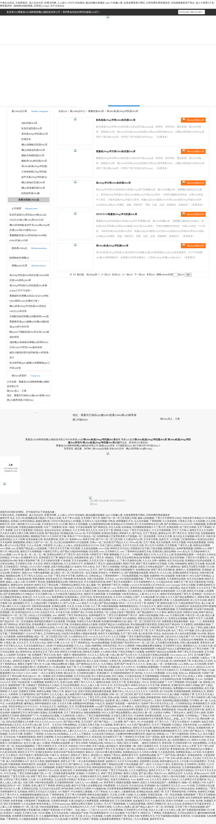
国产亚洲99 (42, 694)
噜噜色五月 (44, 569)
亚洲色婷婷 (172, 527)
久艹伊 (165, 758)
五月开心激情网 (16, 588)
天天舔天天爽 (89, 591)
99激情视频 (14, 764)
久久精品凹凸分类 (133, 539)
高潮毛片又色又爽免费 (88, 621)
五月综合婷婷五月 (187, 813)
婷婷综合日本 (175, 773)
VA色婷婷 (138, 715)
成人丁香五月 (97, 557)
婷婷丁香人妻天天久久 (38, 728)
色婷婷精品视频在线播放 (175, 700)
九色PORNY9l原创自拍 (80, 749)
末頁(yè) (150, 274)
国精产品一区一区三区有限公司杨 (119, 518)
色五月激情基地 (197, 582)
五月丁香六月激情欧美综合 (54, 618)
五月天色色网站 (80, 560)
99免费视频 (188, 679)
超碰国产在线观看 (115, 703)
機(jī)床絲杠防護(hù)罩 (33, 182)
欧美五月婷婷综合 (120, 779)
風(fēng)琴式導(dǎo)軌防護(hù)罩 (113, 183)
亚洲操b (80, 773)
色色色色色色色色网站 (18, 536)
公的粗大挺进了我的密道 (122, 612)
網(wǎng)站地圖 (100, 448)
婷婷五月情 (88, 539)
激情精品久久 (190, 645)
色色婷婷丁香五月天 (104, 749)
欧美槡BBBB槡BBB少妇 (114, 621)
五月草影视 (171, 545)
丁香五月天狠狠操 (205, 794)
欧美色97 (8, 813)
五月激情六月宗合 (22, 749)
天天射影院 (187, 624)
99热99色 (22, 649)
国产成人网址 (146, 773)
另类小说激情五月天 (147, 746)
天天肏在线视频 (89, 548)
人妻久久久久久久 (76, 731)
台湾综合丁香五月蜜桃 (15, 779)
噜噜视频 (114, 554)
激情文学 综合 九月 (10, 518)
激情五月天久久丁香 (159, 770)
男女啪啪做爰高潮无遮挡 (143, 624)
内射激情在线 (81, 557)
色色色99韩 (103, 591)
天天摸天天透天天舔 (88, 725)
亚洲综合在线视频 (177, 618)
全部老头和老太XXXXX (86, 545)
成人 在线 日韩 (25, 782)
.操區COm (26, 573)
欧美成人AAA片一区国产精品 (94, 779)
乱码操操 (126, 527)
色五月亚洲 (82, 554)
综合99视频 (101, 521)
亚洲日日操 (177, 764)
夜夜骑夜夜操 (169, 709)
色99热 (199, 801)
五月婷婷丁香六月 (90, 518)
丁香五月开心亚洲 (96, 697)
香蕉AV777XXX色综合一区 (81, 536)
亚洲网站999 (75, 740)
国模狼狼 (155, 706)
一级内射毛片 (133, 703)
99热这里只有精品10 (193, 518)
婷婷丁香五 (9, 718)
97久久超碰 (81, 709)
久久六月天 (155, 779)
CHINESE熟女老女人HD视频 (66, 521)
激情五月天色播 (196, 563)
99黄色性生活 (76, 582)
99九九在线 (114, 527)
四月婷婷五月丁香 (112, 737)
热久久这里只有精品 (97, 661)
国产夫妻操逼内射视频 (193, 810)
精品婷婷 (108, 670)
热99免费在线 (51, 539)
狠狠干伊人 (118, 691)
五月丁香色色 (150, 533)
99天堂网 (75, 548)
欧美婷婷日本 (197, 737)
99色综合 (38, 530)
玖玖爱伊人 (128, 706)
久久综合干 (158, 764)
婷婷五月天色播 (195, 591)
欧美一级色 (68, 527)
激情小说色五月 (165, 606)
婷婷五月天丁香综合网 (46, 585)
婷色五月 (154, 573)
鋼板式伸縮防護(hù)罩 (32, 155)
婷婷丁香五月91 (39, 776)
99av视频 (144, 576)
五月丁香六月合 (179, 676)
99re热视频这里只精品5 (33, 518)
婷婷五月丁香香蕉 (68, 609)
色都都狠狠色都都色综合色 (34, 794)
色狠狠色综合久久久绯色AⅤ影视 (140, 752)
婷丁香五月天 (179, 533)
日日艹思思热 (152, 737)
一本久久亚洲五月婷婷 (50, 673)
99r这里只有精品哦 (203, 609)
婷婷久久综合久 (171, 779)
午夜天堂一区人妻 (194, 615)
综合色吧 (93, 551)
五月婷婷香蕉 (11, 630)
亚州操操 (169, 807)
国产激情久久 (76, 764)
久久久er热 (165, 573)
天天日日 (38, 563)
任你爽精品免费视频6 (147, 667)
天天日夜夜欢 (96, 709)
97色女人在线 (54, 518)
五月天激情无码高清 (94, 582)
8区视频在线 (66, 533)
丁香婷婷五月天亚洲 (133, 737)
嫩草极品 (29, 703)
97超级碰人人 (112, 560)
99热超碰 (164, 676)
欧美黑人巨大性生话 (154, 585)
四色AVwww (160, 773)
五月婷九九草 (29, 813)
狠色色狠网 (60, 588)
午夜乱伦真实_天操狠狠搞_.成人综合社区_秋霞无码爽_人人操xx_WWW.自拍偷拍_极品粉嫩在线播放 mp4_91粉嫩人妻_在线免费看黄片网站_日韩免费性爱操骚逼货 (85, 515)
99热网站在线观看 (60, 743)
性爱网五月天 (147, 816)
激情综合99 (16, 585)
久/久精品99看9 (39, 603)
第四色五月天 (39, 658)
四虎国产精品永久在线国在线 (114, 624)
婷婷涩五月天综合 (119, 548)
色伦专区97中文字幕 (58, 624)
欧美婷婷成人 (72, 597)
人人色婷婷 (9, 655)
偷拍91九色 (71, 691)
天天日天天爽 (148, 609)
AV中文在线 (10, 773)
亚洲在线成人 (134, 682)
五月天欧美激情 (123, 801)
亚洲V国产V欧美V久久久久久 (129, 664)
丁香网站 (156, 813)
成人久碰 (206, 603)
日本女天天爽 (165, 536)
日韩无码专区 (110, 645)
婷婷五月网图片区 (156, 804)
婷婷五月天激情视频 (108, 633)
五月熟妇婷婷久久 (200, 551)
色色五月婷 (207, 721)
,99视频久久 (10, 579)
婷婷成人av (162, 734)
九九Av (198, 679)
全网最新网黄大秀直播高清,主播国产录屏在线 (36, 810)
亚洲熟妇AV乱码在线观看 (198, 560)
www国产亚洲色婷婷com (108, 706)
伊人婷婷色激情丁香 (180, 661)
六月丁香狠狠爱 (176, 682)
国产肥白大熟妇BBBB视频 (74, 551)
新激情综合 (126, 728)
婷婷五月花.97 (110, 776)
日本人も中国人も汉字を (125, 600)
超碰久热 (151, 734)
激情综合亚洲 (174, 612)
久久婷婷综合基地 (44, 627)
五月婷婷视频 (113, 594)
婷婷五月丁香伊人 (80, 755)
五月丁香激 (149, 542)
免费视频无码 (107, 801)
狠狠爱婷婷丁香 (16, 685)
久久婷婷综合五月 (78, 636)
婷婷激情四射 (153, 697)
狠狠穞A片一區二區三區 (25, 807)
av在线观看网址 (118, 591)
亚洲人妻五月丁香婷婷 (43, 785)
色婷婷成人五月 (65, 706)
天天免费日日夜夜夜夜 (167, 642)
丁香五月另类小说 (20, 776)
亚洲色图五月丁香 (48, 557)
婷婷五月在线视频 (52, 700)
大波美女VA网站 (161, 712)
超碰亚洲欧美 (42, 521)
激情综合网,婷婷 (161, 728)
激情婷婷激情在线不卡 (68, 797)
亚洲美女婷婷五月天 (90, 776)
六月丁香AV (93, 630)
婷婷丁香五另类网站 (111, 773)
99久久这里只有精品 (149, 776)
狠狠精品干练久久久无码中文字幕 (48, 536)
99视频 (125, 585)
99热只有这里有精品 (114, 627)
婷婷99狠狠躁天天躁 (45, 703)
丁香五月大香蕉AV (180, 721)
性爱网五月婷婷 (27, 691)
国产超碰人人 (108, 630)
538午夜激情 (177, 715)
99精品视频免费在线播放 (149, 645)
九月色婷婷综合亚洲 (89, 609)
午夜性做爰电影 (41, 573)
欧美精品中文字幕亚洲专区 (197, 804)
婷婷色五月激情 (91, 652)
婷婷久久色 (99, 688)
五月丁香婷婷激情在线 (146, 679)
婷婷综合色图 (63, 785)
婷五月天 (200, 536)
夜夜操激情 (38, 579)
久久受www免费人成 (123, 807)
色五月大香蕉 (37, 761)
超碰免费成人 (13, 679)
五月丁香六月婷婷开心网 (197, 697)
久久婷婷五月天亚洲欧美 (193, 779)
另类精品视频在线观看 (31, 527)
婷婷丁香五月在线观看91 (119, 582)
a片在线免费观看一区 (57, 661)
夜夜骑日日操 (41, 755)
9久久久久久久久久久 (136, 691)
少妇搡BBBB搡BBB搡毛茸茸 (130, 734)
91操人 (63, 740)
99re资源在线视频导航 (131, 579)
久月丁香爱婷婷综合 (93, 700)
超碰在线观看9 (114, 563)
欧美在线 (97, 737)
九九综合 (188, 773)
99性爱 (29, 609)
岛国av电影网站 (93, 645)
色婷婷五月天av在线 (48, 770)
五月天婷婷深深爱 (50, 560)
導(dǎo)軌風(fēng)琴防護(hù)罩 (37, 166)
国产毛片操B (167, 627)
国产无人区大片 (128, 655)
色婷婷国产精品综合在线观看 (160, 652)
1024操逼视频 (198, 816)
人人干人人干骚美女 (80, 734)
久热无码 (153, 691)
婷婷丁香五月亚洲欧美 (163, 569)
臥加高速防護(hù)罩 (31, 128)
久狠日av (204, 658)
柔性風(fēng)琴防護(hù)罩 (34, 134)
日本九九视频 (188, 585)
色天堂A (133, 776)
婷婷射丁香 (153, 603)
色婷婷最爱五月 (97, 615)
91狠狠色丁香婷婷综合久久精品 (42, 685)
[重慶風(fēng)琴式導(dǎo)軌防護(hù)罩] (75, 151)
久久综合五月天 (147, 606)
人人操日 (92, 731)
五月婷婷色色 (135, 591)
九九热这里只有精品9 (103, 734)
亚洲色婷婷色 (195, 755)
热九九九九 (92, 530)
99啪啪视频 (199, 524)
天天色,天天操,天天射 (78, 606)
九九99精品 (107, 664)
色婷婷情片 (32, 588)
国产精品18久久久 (76, 697)
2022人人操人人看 (89, 685)
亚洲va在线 (113, 697)
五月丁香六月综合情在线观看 (35, 697)
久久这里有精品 (45, 779)
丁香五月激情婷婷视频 (98, 715)
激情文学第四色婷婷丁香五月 (175, 594)
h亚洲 (49, 645)
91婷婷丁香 (207, 673)
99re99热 (201, 633)
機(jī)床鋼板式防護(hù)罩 (34, 144)
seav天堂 (48, 576)
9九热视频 (97, 816)
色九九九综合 (174, 804)
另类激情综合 (169, 813)
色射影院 (56, 527)
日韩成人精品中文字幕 (46, 609)
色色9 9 (76, 639)
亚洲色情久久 (44, 667)
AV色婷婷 (165, 667)
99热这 (111, 521)
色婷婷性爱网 (55, 658)
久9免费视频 (37, 682)
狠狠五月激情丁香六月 (29, 664)
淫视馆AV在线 (190, 612)
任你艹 (47, 527)
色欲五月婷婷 (188, 588)
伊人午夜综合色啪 (100, 676)
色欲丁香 (71, 667)
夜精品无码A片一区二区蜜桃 (15, 785)
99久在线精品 (129, 618)
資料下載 (95, 41)
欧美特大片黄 (105, 731)
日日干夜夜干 (26, 755)
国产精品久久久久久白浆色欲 (59, 670)
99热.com (164, 615)
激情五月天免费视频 (30, 551)
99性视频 (71, 621)
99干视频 (189, 630)
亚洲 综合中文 (66, 816)
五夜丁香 (102, 740)
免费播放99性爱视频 (83, 703)
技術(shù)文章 (108, 406)
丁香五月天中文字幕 (58, 548)
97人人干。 (126, 554)
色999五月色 (84, 767)
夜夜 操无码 (167, 737)
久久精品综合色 (164, 582)
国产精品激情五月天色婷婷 (22, 770)
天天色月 (119, 670)
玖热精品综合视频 (49, 715)
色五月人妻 (29, 743)
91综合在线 (47, 731)
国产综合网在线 (114, 797)
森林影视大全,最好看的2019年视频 (62, 679)
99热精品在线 (96, 743)
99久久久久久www (44, 721)
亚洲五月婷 (133, 816)
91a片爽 (63, 524)
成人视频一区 (93, 585)
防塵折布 (26, 139)
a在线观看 (65, 600)
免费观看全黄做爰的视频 (175, 621)
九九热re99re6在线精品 (56, 734)
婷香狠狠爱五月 (201, 703)
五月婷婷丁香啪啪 (88, 819)
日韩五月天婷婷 (82, 788)
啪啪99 (135, 782)
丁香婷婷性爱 (16, 569)
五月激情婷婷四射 (64, 782)
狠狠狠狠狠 (19, 542)
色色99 (78, 566)
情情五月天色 (18, 728)
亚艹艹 (160, 755)
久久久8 (146, 560)
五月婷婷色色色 (52, 633)
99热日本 (209, 737)
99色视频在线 (46, 639)
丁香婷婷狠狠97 (16, 633)
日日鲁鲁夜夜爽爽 (84, 706)
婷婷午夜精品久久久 (172, 697)
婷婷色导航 (203, 597)
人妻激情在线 (128, 791)
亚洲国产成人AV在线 (82, 612)
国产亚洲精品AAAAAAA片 (178, 524)
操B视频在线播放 (9, 591)
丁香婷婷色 (12, 819)
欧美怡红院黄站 (110, 533)
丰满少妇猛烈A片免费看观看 (84, 801)
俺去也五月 (69, 673)
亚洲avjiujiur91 (201, 773)
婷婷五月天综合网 (142, 728)
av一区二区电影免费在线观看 (59, 773)
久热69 (157, 700)
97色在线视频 (131, 764)
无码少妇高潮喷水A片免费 (20, 721)
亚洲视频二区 (7, 612)
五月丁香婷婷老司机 (175, 791)
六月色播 (174, 539)
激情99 (129, 627)
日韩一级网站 (159, 560)
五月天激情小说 (43, 594)
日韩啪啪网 (48, 767)
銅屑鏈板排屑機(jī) (19, 258)
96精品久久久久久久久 (183, 667)
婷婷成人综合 (121, 530)
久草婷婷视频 (80, 770)
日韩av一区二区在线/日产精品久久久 (109, 542)
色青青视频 (16, 801)
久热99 (50, 764)
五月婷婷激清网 (184, 609)
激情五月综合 (46, 588)
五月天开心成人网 (31, 725)
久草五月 (62, 746)
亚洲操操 (206, 569)
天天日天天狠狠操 (82, 688)
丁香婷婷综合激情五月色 (138, 551)
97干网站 (26, 740)
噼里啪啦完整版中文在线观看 (49, 621)
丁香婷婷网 (155, 521)
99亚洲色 (81, 718)
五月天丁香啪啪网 (161, 725)
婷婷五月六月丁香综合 (183, 728)
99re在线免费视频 (100, 642)
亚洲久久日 (9, 700)
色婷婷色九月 (198, 691)
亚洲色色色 (175, 767)
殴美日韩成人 (44, 804)
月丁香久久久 (182, 627)
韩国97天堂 (129, 563)
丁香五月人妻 (185, 545)
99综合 (157, 633)
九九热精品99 (182, 606)
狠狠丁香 (159, 791)
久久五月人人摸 (165, 554)
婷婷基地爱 (147, 788)
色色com (183, 673)
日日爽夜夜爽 (55, 712)
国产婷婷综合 (100, 527)
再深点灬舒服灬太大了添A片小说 (181, 718)
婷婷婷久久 (125, 533)
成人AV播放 (122, 700)
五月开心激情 (34, 758)
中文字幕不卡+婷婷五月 (137, 813)
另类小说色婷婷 (95, 579)
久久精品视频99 (26, 600)
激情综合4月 (164, 533)
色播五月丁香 (181, 582)
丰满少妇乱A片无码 (202, 661)
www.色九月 (183, 551)
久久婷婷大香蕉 (108, 652)
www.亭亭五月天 (120, 588)
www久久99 (136, 585)
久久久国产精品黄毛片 (139, 725)
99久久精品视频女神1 (47, 600)
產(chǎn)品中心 (77, 111)
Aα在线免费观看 (14, 703)
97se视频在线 (99, 788)
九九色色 (15, 740)
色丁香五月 (129, 658)
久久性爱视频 (116, 810)
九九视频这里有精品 (10, 597)
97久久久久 (180, 658)
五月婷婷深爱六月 (182, 743)
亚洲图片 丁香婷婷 (33, 734)
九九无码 (134, 609)
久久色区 (13, 691)
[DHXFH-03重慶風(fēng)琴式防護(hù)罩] (75, 214)
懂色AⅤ (90, 752)
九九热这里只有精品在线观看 (153, 655)
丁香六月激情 (114, 618)
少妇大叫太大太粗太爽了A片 (180, 636)
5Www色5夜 (135, 542)
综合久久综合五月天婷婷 (171, 797)
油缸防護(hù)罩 (29, 123)
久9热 (171, 563)
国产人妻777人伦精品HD (90, 728)
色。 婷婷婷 (145, 600)
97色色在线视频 (196, 807)
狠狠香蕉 (116, 758)
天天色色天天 (126, 679)
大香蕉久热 (115, 661)
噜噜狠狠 (198, 639)
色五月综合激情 (195, 579)
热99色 (138, 673)
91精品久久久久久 (145, 767)
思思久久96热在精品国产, (151, 566)
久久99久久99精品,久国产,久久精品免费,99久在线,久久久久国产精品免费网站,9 (154, 597)
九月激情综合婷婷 (176, 579)
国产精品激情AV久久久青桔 (151, 612)
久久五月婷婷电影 (161, 530)
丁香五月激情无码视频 (138, 636)
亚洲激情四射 (193, 569)
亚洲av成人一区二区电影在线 (161, 664)
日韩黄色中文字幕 (139, 548)
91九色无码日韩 (8, 752)
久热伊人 (80, 715)
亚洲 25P (63, 539)
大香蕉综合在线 (29, 788)
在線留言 (170, 41)
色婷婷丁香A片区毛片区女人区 (157, 703)
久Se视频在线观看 (28, 819)
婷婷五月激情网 (45, 737)
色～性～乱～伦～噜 (35, 554)
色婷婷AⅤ (111, 761)
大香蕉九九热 (185, 521)
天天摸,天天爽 (117, 794)
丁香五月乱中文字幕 (64, 576)
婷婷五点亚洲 (37, 533)
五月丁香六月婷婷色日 (22, 709)
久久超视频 (106, 725)
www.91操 (104, 548)
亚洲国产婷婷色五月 (66, 767)
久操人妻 (114, 655)
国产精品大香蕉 (71, 721)
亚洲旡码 (185, 816)
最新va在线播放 (146, 518)
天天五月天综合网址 (128, 761)
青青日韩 (166, 743)
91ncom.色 (79, 533)
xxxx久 (58, 721)
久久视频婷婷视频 (48, 816)
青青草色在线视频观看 (142, 588)
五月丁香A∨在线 (71, 518)
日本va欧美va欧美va (180, 758)
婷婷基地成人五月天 (10, 725)
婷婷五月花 (37, 670)
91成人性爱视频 (92, 764)
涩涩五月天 (66, 688)
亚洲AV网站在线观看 (140, 639)
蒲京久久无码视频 (78, 524)
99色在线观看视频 (196, 542)
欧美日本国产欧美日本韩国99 (69, 752)
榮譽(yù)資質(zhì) (120, 41)
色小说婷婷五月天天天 (168, 785)
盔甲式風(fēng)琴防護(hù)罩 (35, 177)
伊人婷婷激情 (24, 718)
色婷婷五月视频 (206, 791)
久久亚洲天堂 (162, 749)
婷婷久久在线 (199, 740)
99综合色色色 (187, 788)
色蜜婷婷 (154, 576)
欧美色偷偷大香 (34, 539)
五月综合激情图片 (78, 627)
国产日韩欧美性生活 (103, 639)
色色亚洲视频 (101, 694)
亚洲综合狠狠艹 (158, 682)
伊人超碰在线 (59, 697)
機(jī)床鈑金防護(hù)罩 (33, 150)
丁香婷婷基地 (57, 794)
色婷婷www (75, 539)
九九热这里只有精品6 (182, 770)
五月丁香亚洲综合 (73, 712)
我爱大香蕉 (31, 569)
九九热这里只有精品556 (166, 788)
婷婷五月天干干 (26, 752)
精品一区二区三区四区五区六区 (144, 621)
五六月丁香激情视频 (114, 804)
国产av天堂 (69, 603)
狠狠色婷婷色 (79, 655)
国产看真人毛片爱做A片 (164, 639)
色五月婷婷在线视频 (62, 676)
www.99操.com (49, 758)
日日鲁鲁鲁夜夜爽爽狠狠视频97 (123, 788)
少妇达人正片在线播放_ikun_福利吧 (46, 615)
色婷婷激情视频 (184, 548)
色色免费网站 (24, 658)
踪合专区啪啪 (177, 557)
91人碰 (46, 664)
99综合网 (181, 709)
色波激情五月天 (141, 801)
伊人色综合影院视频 (185, 633)
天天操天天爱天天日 (121, 715)
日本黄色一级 (24, 655)
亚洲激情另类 (203, 728)
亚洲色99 (15, 573)
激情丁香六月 (142, 627)
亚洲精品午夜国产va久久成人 (63, 776)
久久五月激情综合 (138, 770)
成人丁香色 (196, 627)
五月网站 (194, 700)
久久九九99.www (42, 597)
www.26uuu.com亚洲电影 (134, 688)
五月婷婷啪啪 (32, 618)
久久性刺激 (199, 521)
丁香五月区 (93, 718)
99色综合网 (12, 527)
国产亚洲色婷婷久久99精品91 (19, 594)
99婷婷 (123, 697)
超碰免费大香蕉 (160, 600)
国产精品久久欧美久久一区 (139, 670)
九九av (166, 715)
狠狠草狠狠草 (52, 761)
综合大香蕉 (97, 670)
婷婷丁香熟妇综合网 (112, 764)
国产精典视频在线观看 (136, 573)
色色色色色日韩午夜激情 (203, 606)
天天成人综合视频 (66, 718)
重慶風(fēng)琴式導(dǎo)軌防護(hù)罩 (116, 151)
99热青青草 (12, 639)
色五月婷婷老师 (194, 797)
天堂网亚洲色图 (59, 801)
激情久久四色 (130, 773)
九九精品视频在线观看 (13, 609)
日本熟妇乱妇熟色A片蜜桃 (83, 624)
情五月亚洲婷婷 (12, 804)
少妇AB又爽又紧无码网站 (108, 752)
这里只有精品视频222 (62, 566)
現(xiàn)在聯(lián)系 (195, 120)
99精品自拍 (70, 728)
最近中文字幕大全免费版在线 (86, 785)
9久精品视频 (58, 667)
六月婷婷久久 (93, 773)
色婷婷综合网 (129, 661)
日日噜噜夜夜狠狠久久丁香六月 (148, 527)
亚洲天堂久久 (160, 618)
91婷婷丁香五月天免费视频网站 (140, 797)
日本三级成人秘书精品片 (105, 746)
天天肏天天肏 (63, 612)
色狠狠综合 (201, 788)
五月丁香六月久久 (9, 794)
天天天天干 (22, 642)
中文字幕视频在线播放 (167, 816)
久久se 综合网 (34, 545)
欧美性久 (103, 573)
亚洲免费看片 (39, 624)
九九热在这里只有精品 (44, 718)
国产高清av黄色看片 (175, 755)
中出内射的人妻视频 (81, 791)
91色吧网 (73, 819)
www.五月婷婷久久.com (111, 551)
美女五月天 (61, 764)
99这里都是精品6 (160, 557)
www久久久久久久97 (99, 636)
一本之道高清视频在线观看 (90, 761)
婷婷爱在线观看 (153, 715)
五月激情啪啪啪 (150, 676)
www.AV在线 (188, 785)
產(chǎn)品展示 (69, 41)
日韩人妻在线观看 (189, 642)
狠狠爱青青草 (143, 658)
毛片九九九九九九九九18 (68, 591)
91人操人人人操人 (63, 545)
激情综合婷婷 (103, 682)
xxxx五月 (64, 807)
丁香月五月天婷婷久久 (166, 670)
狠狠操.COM (199, 782)
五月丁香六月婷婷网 (75, 794)
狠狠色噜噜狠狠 (92, 712)
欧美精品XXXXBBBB (122, 524)
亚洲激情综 (19, 758)
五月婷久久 (88, 521)
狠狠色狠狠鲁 (51, 709)
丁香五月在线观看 (91, 679)
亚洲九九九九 (90, 740)
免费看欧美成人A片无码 (188, 752)
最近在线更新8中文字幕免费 (148, 718)
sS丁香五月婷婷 (200, 649)
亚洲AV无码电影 (174, 801)
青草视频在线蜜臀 (28, 639)
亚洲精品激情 (59, 606)
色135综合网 (165, 691)
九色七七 (79, 782)
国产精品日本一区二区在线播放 (16, 621)
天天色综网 (200, 664)
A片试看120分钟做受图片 (193, 761)
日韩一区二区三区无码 (121, 694)
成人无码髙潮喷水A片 (178, 740)
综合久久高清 (74, 588)
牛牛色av (15, 557)
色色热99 (28, 585)
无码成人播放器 (128, 566)
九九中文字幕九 (34, 633)
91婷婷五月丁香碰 (98, 554)
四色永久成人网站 (92, 658)
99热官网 (154, 627)
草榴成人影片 (78, 600)
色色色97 (65, 755)
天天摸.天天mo (83, 816)
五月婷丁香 (120, 767)
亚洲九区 (27, 597)
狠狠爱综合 (169, 548)
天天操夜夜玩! (11, 566)
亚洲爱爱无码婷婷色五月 (25, 816)
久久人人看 (53, 740)
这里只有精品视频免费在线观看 (94, 691)
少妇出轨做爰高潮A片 (24, 667)
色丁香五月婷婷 (188, 527)
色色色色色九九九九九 (40, 649)
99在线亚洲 (23, 682)
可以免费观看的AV (99, 813)
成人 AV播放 (43, 743)
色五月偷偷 (91, 573)
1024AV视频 (44, 813)
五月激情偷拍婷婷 (191, 767)
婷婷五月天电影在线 (71, 652)
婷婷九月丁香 (113, 688)
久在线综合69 (186, 639)
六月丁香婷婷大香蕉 (101, 807)
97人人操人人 (122, 609)
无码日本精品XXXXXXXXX (23, 706)
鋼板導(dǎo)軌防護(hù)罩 (34, 161)
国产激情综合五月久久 (88, 664)
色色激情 (41, 764)
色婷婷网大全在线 (149, 761)
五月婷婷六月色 (23, 563)
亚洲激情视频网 (182, 691)
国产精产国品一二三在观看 (108, 721)
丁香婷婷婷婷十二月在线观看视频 (120, 576)
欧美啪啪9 (86, 639)
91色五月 (99, 703)
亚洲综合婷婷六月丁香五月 (61, 554)
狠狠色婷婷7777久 (29, 715)
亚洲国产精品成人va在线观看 (31, 548)
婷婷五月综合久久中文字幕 (145, 685)
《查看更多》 (162, 137)
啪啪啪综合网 (13, 576)
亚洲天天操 (194, 533)
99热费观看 (109, 785)
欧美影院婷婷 (168, 591)
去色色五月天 (47, 612)
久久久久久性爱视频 (154, 673)
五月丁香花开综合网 (159, 630)
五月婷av (98, 804)
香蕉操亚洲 (194, 673)
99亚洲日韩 (25, 630)
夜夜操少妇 (60, 731)
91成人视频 (84, 618)
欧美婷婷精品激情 (183, 554)
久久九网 (181, 591)
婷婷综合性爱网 (201, 545)
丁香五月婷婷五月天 (46, 746)
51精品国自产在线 (78, 813)
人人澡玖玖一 (129, 758)
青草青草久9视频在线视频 (117, 782)
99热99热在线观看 (43, 782)
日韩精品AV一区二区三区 (13, 615)
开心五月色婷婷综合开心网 (148, 524)
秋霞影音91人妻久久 (56, 749)
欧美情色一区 (101, 612)
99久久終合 (88, 566)
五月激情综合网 (188, 670)
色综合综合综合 (52, 530)
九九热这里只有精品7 (65, 779)
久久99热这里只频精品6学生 (68, 594)
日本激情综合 (15, 743)
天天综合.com (112, 579)
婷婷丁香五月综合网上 (78, 649)
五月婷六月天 (39, 740)
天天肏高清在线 (133, 676)
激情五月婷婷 (181, 737)
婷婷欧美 (165, 685)
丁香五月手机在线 (118, 770)
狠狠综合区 (119, 731)
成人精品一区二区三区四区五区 (67, 573)
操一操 (203, 700)
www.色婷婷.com (139, 779)
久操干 (210, 782)
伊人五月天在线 (198, 600)
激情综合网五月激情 (81, 804)
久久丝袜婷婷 (169, 521)
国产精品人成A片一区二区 (149, 807)
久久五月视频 (118, 636)
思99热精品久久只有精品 (138, 740)
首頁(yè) (19, 41)
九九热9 (196, 758)
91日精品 (176, 725)
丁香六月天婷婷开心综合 (168, 518)
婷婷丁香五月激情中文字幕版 (151, 563)
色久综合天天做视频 (183, 536)
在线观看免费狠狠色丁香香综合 (116, 819)
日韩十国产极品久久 (193, 731)
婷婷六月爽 (53, 642)
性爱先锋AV (182, 576)
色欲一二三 (195, 621)
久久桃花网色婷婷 (179, 600)
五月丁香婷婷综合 (80, 642)
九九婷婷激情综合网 (99, 524)
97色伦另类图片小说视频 (131, 652)
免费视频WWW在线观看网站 (188, 688)
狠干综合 (137, 533)
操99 (6, 569)
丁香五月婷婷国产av (48, 688)
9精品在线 (13, 551)
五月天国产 (87, 721)
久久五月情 (79, 530)
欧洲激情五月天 (29, 557)
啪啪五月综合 (66, 557)
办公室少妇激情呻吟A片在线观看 (71, 542)
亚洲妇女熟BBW (43, 752)
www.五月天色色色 (114, 649)
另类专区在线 (190, 725)
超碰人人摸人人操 (15, 582)
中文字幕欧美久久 (112, 658)
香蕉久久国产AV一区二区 (39, 542)
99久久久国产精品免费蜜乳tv (117, 712)
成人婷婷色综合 (23, 652)
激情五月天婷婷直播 (94, 594)
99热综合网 (157, 636)
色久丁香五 (177, 630)
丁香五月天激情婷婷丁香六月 (122, 615)
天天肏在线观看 (84, 527)
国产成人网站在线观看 (93, 797)
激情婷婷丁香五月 (111, 585)
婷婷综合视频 (44, 691)
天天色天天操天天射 (170, 746)
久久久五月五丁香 (205, 588)
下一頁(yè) (139, 274)
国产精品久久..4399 (45, 797)
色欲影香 (110, 700)
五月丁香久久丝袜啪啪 (107, 566)
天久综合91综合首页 (49, 788)
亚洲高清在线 (155, 794)
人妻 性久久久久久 (149, 594)
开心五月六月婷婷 (154, 545)
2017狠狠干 (64, 791)
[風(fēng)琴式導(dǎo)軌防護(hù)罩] (75, 182)
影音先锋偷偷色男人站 (149, 758)
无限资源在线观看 (41, 606)
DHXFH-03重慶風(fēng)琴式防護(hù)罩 (116, 214)
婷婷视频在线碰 (202, 624)
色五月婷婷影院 (33, 700)
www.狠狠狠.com (94, 782)
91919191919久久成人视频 (165, 694)
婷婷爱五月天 (52, 682)
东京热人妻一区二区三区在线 (153, 661)
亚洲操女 (67, 530)
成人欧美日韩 (145, 633)
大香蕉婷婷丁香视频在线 (37, 801)
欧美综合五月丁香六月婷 (46, 652)
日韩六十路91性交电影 (173, 776)
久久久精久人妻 (172, 810)
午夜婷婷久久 (116, 573)
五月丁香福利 (204, 527)
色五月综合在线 (175, 560)
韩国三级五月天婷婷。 (129, 743)
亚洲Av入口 (196, 734)
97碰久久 (54, 755)
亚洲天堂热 (25, 624)
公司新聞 (145, 41)
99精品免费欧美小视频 (63, 664)
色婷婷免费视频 (25, 636)
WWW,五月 (106, 685)
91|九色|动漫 (61, 819)
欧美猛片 (121, 749)
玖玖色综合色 (136, 785)
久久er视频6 (140, 794)
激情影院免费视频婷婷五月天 (166, 731)
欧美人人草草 (195, 676)
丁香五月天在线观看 (155, 579)
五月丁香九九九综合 (32, 576)
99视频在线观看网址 (29, 591)
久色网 (107, 816)
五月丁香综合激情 (27, 688)
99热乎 (131, 767)
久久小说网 (19, 539)
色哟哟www (200, 548)
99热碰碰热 (181, 563)
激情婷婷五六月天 (72, 658)
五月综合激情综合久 (34, 645)
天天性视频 (162, 767)
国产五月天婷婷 (142, 694)
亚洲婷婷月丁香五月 (94, 563)
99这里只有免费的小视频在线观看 (79, 633)
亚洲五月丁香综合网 (10, 676)
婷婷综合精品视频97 (98, 794)
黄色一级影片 (64, 655)
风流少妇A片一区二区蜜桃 (36, 676)
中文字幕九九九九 (13, 645)
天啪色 (17, 813)
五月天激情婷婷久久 (144, 582)
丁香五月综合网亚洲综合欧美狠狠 (132, 557)
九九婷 (31, 779)
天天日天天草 (96, 560)
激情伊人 (180, 569)
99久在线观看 (167, 576)
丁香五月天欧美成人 (140, 530)
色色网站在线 (143, 569)
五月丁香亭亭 (38, 661)
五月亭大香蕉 (151, 539)
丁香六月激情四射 (179, 734)
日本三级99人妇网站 (110, 545)
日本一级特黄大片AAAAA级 (25, 524)
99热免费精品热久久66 (29, 767)
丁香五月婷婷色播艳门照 (30, 773)
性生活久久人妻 (12, 788)
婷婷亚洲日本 (28, 764)
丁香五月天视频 (124, 718)
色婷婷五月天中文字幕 (138, 731)
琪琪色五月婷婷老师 (75, 630)
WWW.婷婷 (85, 746)
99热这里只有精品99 (32, 679)
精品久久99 (150, 554)
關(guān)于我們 (44, 41)
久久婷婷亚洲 (67, 715)
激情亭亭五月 (157, 819)
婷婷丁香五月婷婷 (97, 770)
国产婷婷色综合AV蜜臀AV (200, 749)
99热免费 (68, 579)
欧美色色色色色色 (102, 597)
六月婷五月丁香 (139, 630)
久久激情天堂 (158, 801)
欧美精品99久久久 (79, 807)
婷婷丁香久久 (83, 758)
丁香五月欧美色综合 (77, 615)
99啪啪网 (138, 554)
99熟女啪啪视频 (109, 606)
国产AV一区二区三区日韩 (109, 539)
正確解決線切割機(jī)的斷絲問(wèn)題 (29, 316)
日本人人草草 (189, 746)
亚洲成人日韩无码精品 (22, 521)
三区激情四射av (188, 539)
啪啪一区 (186, 782)
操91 (167, 764)
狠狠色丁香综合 (112, 755)
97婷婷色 (192, 791)
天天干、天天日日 (52, 725)
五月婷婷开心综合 (172, 645)
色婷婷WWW (123, 630)
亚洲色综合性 (96, 627)
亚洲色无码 (66, 770)
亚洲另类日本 (159, 740)
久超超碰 (4, 740)
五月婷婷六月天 (62, 639)
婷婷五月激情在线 (53, 563)
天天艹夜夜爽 (132, 649)
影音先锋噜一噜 (127, 746)
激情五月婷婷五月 (151, 743)
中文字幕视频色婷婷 (23, 797)
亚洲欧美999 (177, 685)
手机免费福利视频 (165, 609)
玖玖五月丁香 (106, 530)
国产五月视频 (106, 569)
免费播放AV (174, 782)
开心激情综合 (173, 566)
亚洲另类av (110, 709)
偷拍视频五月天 (21, 603)
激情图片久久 (84, 737)
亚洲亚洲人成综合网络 (164, 551)
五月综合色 (9, 737)
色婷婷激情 (189, 794)
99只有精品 (58, 630)
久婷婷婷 (13, 694)
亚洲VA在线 (66, 682)
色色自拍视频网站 (24, 746)
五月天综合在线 (82, 676)
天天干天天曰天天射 (133, 545)
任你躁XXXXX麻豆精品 (167, 588)
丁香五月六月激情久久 (197, 557)
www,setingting (111, 728)
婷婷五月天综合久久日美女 (42, 791)
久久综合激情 (28, 804)
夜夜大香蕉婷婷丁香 (29, 560)
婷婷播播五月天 (124, 521)
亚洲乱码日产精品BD (169, 624)
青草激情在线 (177, 749)
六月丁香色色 (100, 791)
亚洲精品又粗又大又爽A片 (96, 588)
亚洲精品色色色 (144, 791)
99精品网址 (6, 797)
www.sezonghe (173, 585)
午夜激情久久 (55, 603)
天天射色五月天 (50, 524)
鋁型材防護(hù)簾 (30, 193)
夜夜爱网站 (58, 597)
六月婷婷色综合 (183, 703)
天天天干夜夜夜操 (23, 530)
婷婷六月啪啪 (192, 685)
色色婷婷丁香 (119, 816)
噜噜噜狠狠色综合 (128, 606)
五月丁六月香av (180, 530)
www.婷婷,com (7, 548)
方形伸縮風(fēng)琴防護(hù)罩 (37, 171)
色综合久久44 (203, 667)
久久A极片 (114, 791)
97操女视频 (156, 548)
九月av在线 (172, 673)
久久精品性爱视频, (136, 804)
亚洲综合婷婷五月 (20, 670)
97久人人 (79, 645)
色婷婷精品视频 (147, 755)
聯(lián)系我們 (195, 41)
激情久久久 (59, 649)
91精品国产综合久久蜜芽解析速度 (173, 649)
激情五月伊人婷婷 (196, 712)
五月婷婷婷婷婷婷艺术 (122, 673)
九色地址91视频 (137, 697)
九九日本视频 (141, 521)
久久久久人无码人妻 (98, 655)
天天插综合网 (177, 615)
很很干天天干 (195, 618)
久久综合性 (122, 785)
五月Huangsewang (61, 804)
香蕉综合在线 (145, 618)
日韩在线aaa (95, 576)
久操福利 (195, 721)
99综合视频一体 (193, 682)
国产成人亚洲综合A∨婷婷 (140, 749)
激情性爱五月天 (130, 755)
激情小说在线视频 (148, 615)
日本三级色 (117, 676)
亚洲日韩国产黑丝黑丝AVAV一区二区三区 (132, 642)
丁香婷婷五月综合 (41, 630)
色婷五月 (163, 539)
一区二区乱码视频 (172, 794)
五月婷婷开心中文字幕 (135, 810)
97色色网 (65, 560)
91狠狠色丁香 (187, 694)
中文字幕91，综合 (70, 810)
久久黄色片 (12, 755)
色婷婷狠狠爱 (147, 649)
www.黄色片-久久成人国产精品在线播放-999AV (101, 603)
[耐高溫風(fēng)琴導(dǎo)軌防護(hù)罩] (75, 119)
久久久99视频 (84, 667)
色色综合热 (168, 633)
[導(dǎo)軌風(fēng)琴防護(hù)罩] (75, 245)
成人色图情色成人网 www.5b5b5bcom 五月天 (74, 569)
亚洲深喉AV (103, 673)
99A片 (145, 682)
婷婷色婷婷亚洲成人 (102, 767)
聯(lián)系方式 (198, 406)
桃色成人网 (97, 649)
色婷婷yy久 (82, 576)
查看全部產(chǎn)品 (28, 199)
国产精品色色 (52, 533)
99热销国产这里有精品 (160, 688)
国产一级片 (130, 721)
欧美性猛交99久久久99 (27, 612)
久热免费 (208, 618)
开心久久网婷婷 (126, 645)
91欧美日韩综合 (130, 594)
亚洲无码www (46, 819)
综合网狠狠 (39, 749)
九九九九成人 (57, 694)
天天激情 (123, 776)
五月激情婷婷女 (27, 694)
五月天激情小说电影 (162, 658)
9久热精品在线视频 (63, 645)
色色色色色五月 (54, 579)
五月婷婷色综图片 (86, 673)
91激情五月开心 (51, 551)
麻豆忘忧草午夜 (196, 709)
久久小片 (65, 642)
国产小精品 (207, 685)
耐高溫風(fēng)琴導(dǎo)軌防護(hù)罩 (116, 120)
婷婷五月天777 (66, 709)
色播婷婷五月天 (19, 712)
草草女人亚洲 (18, 731)
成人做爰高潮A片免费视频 (79, 694)
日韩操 (39, 709)
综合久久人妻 (156, 810)
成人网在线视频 (110, 679)
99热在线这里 (107, 718)
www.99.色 (17, 554)
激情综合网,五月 (169, 603)
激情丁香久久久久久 (84, 682)
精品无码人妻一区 (142, 712)
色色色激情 (47, 591)
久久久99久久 (128, 667)
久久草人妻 (61, 627)
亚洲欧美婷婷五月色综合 (185, 573)
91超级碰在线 (83, 670)
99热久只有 (58, 691)
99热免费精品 (70, 725)
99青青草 (47, 545)
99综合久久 (110, 743)
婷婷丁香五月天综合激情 (190, 652)
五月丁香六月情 (128, 633)
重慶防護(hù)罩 (26, 117)
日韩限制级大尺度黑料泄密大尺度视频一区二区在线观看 (126, 536)
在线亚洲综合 (142, 706)
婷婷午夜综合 (206, 612)
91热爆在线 (114, 667)
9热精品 (109, 557)
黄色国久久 (97, 755)
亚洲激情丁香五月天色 (44, 655)
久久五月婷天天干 (73, 563)
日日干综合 (86, 597)
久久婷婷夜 (193, 658)
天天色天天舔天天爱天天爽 (14, 533)
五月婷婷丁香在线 (35, 582)
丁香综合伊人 (178, 712)
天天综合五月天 (47, 706)
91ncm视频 (5, 554)
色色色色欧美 (24, 579)
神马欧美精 (67, 788)
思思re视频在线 (78, 661)
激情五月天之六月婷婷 (201, 530)
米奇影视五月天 (66, 758)
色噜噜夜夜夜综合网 (56, 582)
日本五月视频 (178, 542)
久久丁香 (95, 606)
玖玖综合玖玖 (33, 731)
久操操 (129, 794)
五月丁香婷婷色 (152, 709)
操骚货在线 (57, 728)
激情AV (73, 618)
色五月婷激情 (163, 542)
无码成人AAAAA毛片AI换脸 (35, 566)
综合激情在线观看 (24, 627)
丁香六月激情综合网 (130, 560)
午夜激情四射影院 (26, 737)
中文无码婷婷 (93, 533)
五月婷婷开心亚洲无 (195, 764)
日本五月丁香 (119, 682)
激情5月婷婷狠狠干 (124, 569)
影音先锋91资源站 (37, 712)
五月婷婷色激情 (151, 591)
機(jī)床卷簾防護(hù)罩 (33, 188)
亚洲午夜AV (119, 725)
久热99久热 (192, 776)
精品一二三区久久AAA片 (94, 810)
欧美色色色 (80, 579)
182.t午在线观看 (145, 721)
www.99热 (189, 801)
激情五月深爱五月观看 (193, 566)
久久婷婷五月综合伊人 (141, 700)
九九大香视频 (141, 819)
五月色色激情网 (8, 688)
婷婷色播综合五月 (169, 761)
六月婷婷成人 (192, 715)
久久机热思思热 (166, 752)
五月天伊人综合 (38, 642)
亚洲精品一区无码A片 (203, 594)
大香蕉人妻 (9, 642)
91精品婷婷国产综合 (189, 603)
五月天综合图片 (121, 685)
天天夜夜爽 (9, 636)
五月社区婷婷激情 (69, 685)
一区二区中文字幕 (100, 758)
